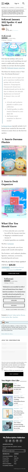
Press (15, 463)
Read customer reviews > (15, 309)
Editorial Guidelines (7, 463)
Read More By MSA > (7, 333)
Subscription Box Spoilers (9, 317)
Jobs (15, 461)
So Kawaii (10, 244)
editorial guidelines (12, 12)
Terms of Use (6, 461)
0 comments (15, 30)
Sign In (17, 3)
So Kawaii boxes (6, 126)
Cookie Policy (6, 460)
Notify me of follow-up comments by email (13, 370)
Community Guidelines (8, 456)
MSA (7, 29)
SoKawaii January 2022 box (16, 68)
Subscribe (16, 458)
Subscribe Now (14, 273)
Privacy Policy (6, 458)
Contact (16, 460)
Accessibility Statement (8, 465)
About (15, 456)
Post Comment (14, 374)
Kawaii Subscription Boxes (16, 315)
